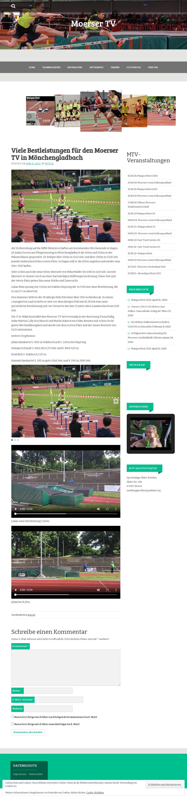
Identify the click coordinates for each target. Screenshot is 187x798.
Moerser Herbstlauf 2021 (152, 266)
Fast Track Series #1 (149, 246)
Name (16, 690)
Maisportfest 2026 (147, 175)
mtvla (49, 163)
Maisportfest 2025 (147, 189)
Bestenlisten (75, 67)
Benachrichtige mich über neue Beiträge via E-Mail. (47, 724)
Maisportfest (145, 253)
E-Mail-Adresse (23, 699)
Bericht (31, 615)
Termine (115, 67)
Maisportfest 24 (146, 213)
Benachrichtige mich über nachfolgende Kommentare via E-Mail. (56, 717)
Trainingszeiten (51, 67)
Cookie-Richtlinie (95, 792)
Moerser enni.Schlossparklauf (154, 182)
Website (17, 708)
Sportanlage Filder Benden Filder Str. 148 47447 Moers (142, 482)
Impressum (19, 774)
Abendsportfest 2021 (149, 273)
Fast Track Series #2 (148, 240)
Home (32, 67)
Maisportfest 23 (146, 226)
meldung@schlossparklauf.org (144, 490)
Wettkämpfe (96, 67)
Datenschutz (36, 774)
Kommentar (20, 646)
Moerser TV (93, 23)
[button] (116, 401)
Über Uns (153, 67)
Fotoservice (134, 67)
